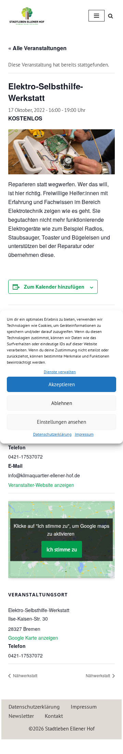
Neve (31, 746)
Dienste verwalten (60, 371)
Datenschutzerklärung (52, 434)
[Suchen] (110, 15)
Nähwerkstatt (24, 675)
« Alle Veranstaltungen (37, 48)
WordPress (86, 746)
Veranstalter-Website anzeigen (41, 484)
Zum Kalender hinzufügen (54, 286)
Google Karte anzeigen (33, 637)
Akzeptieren (62, 384)
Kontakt (54, 715)
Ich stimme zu (61, 549)
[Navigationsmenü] (96, 15)
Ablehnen (61, 403)
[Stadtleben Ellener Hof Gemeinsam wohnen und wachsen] (26, 16)
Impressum (84, 434)
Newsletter (21, 715)
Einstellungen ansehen (61, 422)
